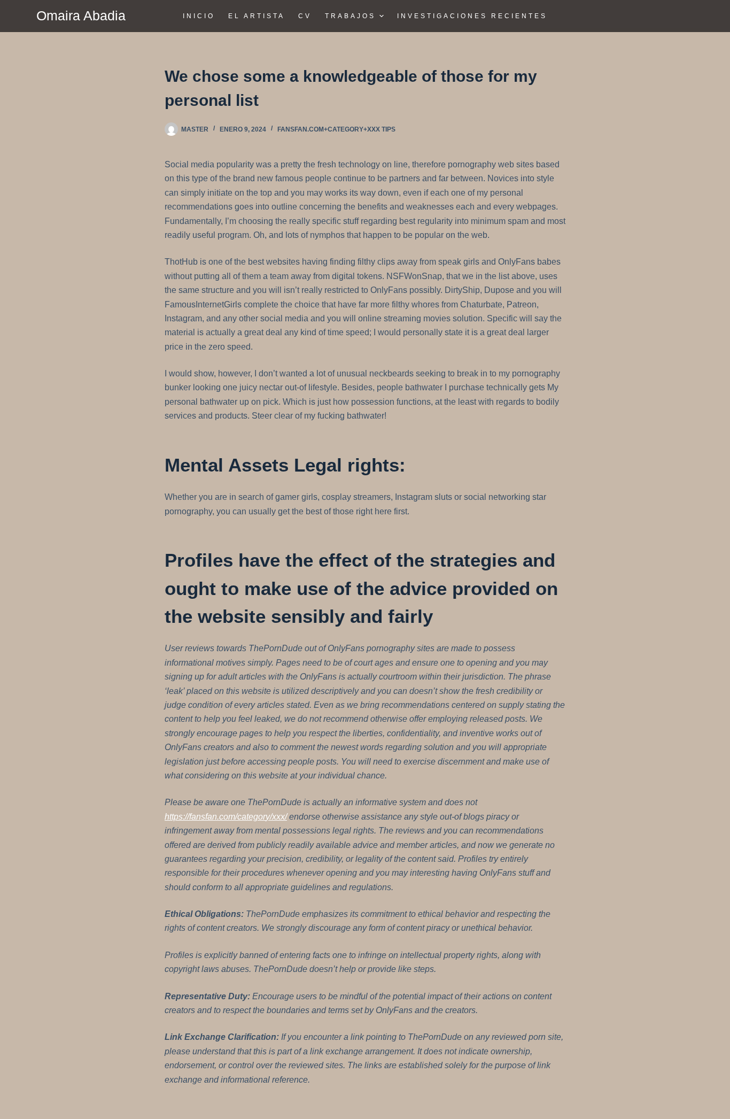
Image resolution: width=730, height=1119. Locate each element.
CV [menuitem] (305, 16)
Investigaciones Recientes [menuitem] (472, 16)
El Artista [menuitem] (256, 16)
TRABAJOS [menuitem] (350, 16)
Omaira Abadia (81, 15)
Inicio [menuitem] (199, 16)
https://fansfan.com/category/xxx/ (226, 816)
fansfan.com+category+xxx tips (336, 129)
